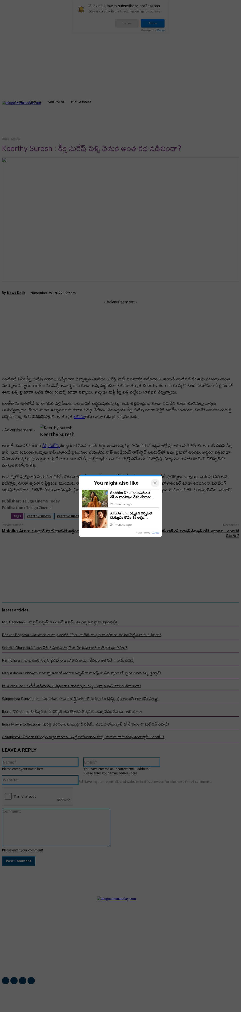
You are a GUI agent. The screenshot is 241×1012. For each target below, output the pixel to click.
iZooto (155, 532)
